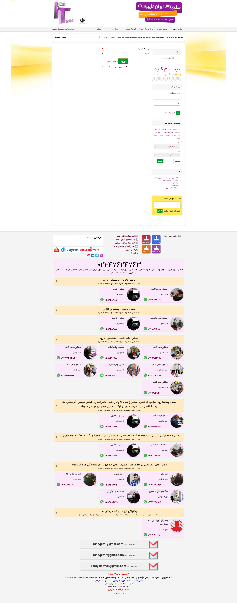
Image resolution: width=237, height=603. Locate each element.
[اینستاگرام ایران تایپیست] (101, 255)
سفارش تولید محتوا (124, 586)
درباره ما (115, 29)
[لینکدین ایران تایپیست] (93, 255)
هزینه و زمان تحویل (146, 29)
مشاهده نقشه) (69, 578)
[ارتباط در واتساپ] (146, 300)
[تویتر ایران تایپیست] (97, 255)
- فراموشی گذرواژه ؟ (170, 113)
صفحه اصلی (177, 29)
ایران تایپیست (130, 29)
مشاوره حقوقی (111, 586)
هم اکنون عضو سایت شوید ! (114, 67)
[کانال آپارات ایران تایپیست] (88, 255)
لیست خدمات (162, 29)
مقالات (99, 29)
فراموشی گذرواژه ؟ (111, 61)
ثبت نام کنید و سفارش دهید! (63, 29)
